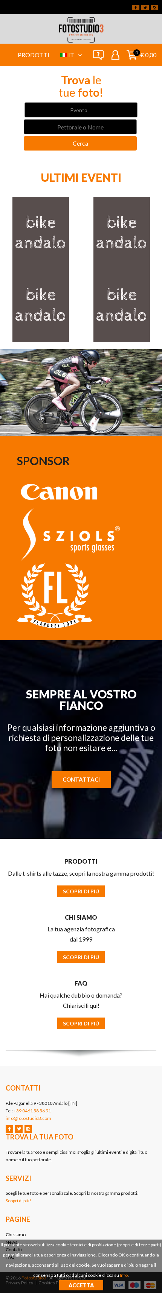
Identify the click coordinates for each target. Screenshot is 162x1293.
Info (124, 1275)
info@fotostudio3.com (28, 1118)
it (71, 54)
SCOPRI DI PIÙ (81, 891)
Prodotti (33, 54)
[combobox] (81, 109)
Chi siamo (16, 1234)
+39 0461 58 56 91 (32, 1111)
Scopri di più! (18, 1200)
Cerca (80, 143)
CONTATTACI (81, 779)
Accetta (81, 1285)
